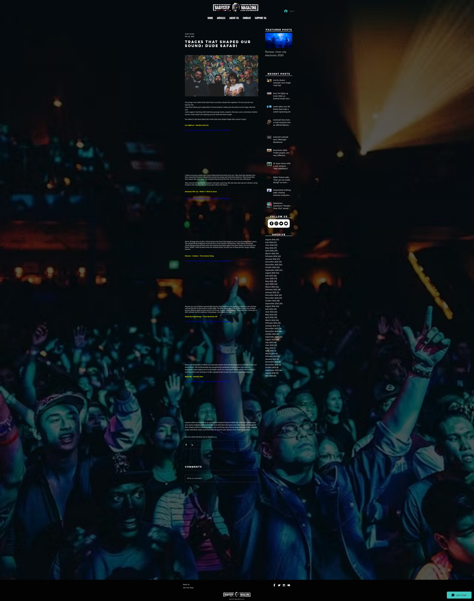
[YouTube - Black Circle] (286, 223)
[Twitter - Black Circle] (281, 223)
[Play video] (221, 149)
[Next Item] (288, 40)
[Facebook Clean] (274, 587)
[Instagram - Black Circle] (276, 223)
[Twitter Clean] (279, 587)
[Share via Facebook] (186, 445)
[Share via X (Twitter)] (192, 445)
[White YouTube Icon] (288, 587)
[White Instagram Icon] (284, 587)
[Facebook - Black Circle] (272, 223)
